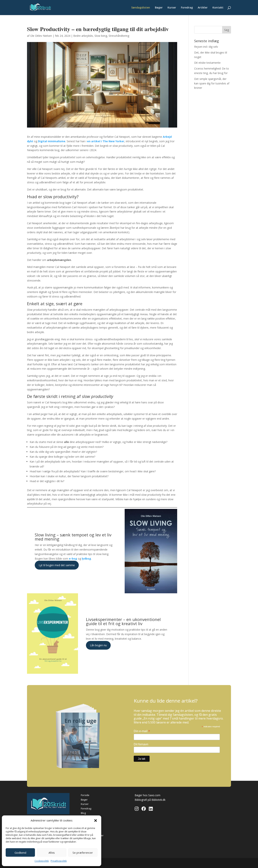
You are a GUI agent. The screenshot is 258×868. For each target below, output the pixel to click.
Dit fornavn (141, 744)
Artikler (203, 7)
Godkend (20, 852)
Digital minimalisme (51, 141)
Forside (85, 795)
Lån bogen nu (98, 645)
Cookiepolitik (42, 861)
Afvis (52, 852)
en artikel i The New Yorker (105, 141)
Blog (83, 813)
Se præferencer (83, 852)
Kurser (172, 7)
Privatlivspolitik (59, 861)
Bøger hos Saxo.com (147, 795)
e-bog (73, 558)
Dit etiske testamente (207, 62)
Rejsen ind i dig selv (206, 46)
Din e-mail (142, 731)
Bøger (159, 7)
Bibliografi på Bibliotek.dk (150, 799)
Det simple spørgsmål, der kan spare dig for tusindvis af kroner (211, 83)
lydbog (86, 558)
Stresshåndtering (119, 35)
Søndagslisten (140, 7)
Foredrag (187, 7)
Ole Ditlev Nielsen (41, 35)
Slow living (100, 35)
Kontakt (217, 7)
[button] (95, 820)
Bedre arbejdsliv (83, 35)
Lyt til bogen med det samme (57, 565)
